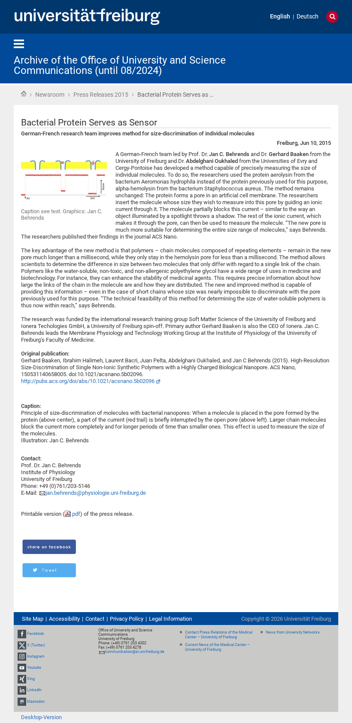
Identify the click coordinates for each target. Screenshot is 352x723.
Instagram (36, 656)
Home (23, 94)
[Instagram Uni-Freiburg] (22, 656)
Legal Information (170, 619)
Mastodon (36, 701)
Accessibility (64, 619)
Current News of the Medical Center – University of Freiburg (217, 647)
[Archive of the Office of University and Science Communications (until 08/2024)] (296, 58)
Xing (31, 679)
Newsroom (49, 94)
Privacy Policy (126, 619)
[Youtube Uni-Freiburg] (22, 667)
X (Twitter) (36, 645)
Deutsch (308, 16)
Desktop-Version (41, 717)
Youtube (34, 667)
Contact (94, 619)
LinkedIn (34, 690)
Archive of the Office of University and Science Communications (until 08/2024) (120, 65)
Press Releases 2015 (100, 94)
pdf (76, 514)
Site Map (32, 619)
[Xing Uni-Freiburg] (22, 679)
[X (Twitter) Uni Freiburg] (22, 645)
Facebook (35, 633)
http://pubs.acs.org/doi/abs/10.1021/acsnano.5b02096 (88, 381)
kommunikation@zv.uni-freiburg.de (134, 651)
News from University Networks (293, 632)
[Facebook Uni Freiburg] (22, 633)
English (280, 16)
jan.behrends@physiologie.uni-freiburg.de (96, 493)
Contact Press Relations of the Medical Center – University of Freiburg (218, 634)
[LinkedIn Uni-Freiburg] (22, 690)
